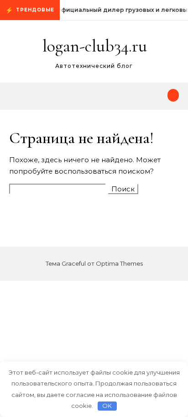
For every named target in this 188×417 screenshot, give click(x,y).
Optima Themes (119, 263)
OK (107, 405)
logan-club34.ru (94, 46)
